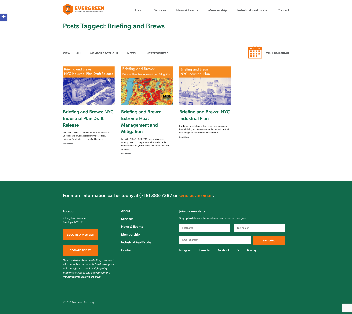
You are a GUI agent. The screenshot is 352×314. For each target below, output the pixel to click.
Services (160, 10)
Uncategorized (157, 53)
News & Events (187, 10)
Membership (217, 10)
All (78, 53)
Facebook (223, 250)
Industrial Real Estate (252, 10)
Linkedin (204, 250)
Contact (283, 10)
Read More (68, 144)
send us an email (196, 195)
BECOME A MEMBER (80, 234)
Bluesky (251, 250)
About (139, 10)
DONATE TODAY (80, 250)
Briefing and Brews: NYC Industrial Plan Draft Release (88, 118)
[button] (3, 17)
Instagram (185, 250)
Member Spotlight (104, 53)
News (131, 53)
